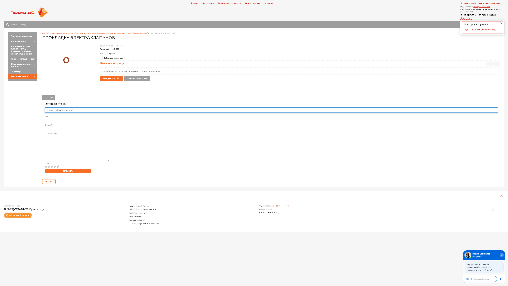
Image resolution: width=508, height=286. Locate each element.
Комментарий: (52, 133)
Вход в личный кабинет (489, 4)
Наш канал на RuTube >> (139, 206)
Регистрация (470, 4)
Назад (49, 181)
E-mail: (48, 125)
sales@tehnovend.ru (481, 7)
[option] (68, 61)
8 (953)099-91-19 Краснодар (478, 14)
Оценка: (49, 163)
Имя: (47, 116)
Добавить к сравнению (113, 58)
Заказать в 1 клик (137, 78)
